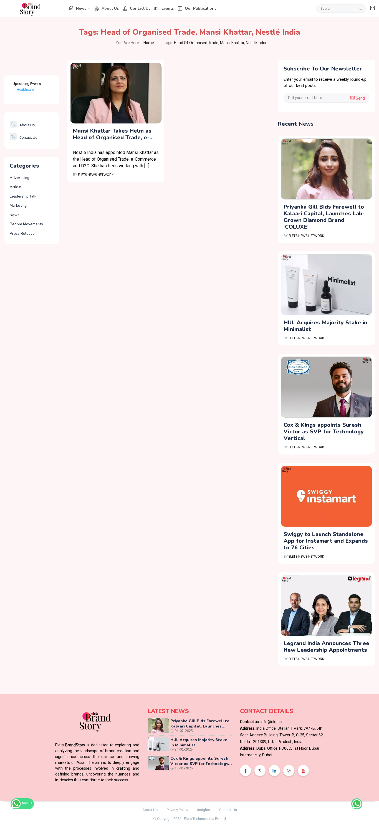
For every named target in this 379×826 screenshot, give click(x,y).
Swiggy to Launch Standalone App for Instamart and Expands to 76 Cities (326, 541)
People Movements (26, 224)
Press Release (22, 233)
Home (148, 43)
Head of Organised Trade (148, 32)
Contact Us (140, 8)
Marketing (18, 205)
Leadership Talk (23, 196)
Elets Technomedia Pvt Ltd (205, 819)
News (81, 8)
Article (15, 187)
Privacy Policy (177, 810)
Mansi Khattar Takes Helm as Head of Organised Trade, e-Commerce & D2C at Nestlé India (112, 134)
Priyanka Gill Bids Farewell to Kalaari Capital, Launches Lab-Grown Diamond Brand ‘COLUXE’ (324, 217)
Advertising (19, 177)
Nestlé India (278, 32)
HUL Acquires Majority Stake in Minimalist (325, 326)
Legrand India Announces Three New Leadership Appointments (326, 647)
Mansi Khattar (225, 32)
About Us (110, 8)
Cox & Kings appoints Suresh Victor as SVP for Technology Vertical (324, 431)
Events (167, 8)
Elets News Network (95, 175)
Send (360, 98)
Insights (203, 810)
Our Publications (200, 8)
